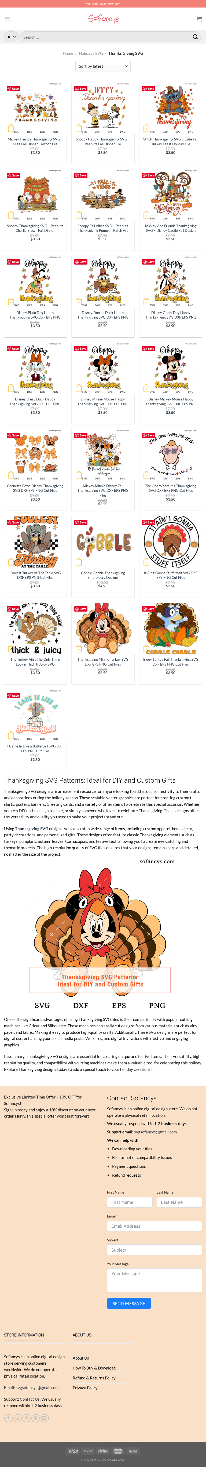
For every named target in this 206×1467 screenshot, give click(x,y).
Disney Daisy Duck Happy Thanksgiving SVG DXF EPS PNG (35, 401)
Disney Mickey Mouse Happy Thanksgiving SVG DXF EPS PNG (170, 401)
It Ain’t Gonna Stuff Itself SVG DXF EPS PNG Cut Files (170, 575)
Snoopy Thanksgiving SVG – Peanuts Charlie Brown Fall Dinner (35, 228)
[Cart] (199, 19)
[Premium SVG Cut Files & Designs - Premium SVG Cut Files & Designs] (103, 19)
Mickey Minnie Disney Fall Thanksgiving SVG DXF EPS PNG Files (103, 490)
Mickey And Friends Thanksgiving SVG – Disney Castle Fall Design (171, 228)
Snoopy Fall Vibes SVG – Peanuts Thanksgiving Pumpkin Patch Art (103, 228)
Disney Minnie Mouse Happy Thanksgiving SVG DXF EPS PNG (103, 401)
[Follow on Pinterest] (35, 1418)
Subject (112, 1240)
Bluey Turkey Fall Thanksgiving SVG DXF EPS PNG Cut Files (170, 661)
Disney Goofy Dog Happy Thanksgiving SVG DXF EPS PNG (170, 314)
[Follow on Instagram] (17, 1418)
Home (68, 53)
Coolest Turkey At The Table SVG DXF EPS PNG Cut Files (35, 575)
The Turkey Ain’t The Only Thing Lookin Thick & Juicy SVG (35, 661)
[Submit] (195, 36)
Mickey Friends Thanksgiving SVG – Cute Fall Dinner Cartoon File (35, 141)
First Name (115, 1192)
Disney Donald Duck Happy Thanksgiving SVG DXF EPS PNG (103, 314)
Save (15, 88)
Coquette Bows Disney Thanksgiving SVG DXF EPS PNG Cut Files (35, 488)
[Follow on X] (27, 1418)
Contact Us (30, 1399)
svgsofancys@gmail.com (155, 1131)
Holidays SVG (91, 53)
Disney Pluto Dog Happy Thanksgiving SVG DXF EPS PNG (35, 314)
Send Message (129, 1303)
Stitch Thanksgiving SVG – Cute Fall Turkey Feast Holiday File (170, 141)
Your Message (118, 1264)
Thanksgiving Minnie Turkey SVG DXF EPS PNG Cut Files (103, 661)
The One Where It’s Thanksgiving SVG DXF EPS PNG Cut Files (170, 488)
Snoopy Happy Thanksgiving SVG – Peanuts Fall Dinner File (103, 141)
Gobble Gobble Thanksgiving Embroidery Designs (103, 575)
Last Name (165, 1192)
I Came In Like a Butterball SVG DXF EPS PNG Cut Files (35, 748)
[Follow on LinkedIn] (45, 1418)
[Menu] (7, 18)
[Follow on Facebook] (8, 1418)
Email (111, 1216)
